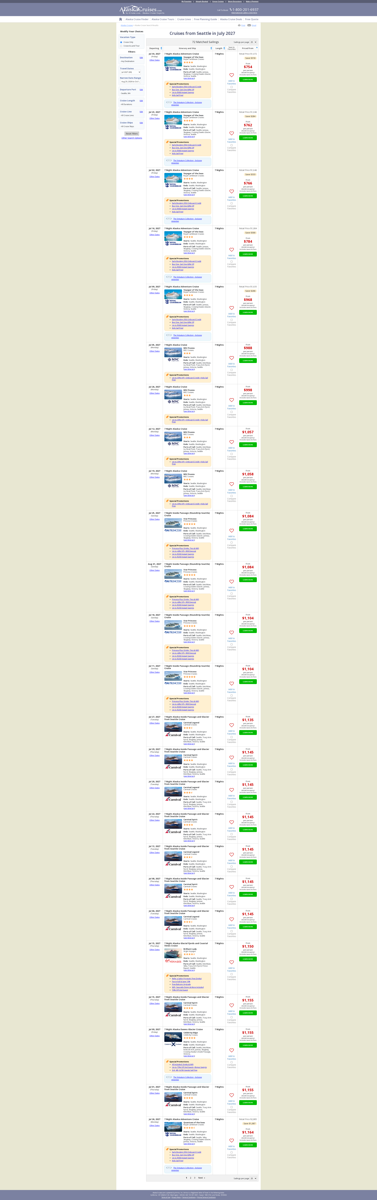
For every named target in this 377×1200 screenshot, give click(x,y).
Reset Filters (132, 133)
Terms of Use (166, 1197)
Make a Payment (252, 1)
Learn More (248, 79)
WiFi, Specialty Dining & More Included (188, 987)
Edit (141, 57)
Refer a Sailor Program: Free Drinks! (187, 978)
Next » (201, 1177)
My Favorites (186, 1)
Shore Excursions (235, 1)
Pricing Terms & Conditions (206, 1197)
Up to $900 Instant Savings (183, 92)
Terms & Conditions (189, 1197)
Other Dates (154, 60)
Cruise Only (128, 42)
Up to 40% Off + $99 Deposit (184, 551)
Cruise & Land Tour (132, 46)
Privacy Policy (176, 1197)
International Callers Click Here (244, 12)
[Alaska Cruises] (120, 20)
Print (243, 25)
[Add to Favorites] (231, 73)
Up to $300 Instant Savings (183, 554)
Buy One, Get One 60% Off (183, 89)
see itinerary (189, 78)
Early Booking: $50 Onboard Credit (186, 86)
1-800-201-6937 (245, 9)
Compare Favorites (231, 90)
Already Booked (202, 1)
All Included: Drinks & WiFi (183, 1064)
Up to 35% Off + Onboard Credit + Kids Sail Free (190, 379)
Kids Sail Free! (177, 95)
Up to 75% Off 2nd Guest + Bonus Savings (189, 1067)
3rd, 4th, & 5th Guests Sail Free (184, 1070)
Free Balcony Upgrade (181, 984)
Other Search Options (131, 137)
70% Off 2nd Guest (180, 990)
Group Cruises (218, 1)
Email (254, 25)
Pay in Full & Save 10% (181, 981)
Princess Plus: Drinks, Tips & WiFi (185, 548)
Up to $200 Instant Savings (183, 557)
